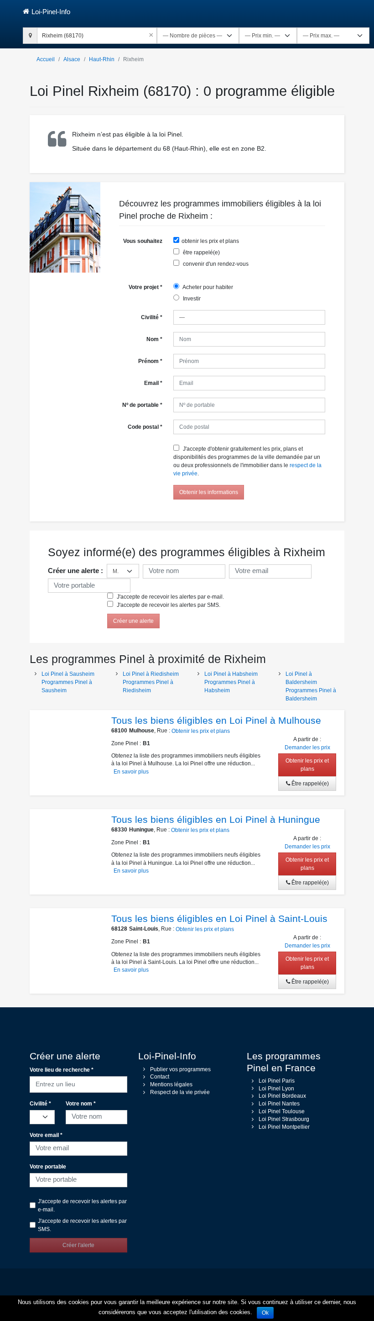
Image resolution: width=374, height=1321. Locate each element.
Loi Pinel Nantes (279, 1103)
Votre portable (48, 1166)
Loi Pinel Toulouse (282, 1111)
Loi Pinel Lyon (276, 1088)
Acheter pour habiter (207, 287)
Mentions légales (171, 1084)
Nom (154, 339)
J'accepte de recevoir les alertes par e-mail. (169, 597)
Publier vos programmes (180, 1069)
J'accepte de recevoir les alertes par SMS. (167, 605)
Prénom (150, 361)
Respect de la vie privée (180, 1092)
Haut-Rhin (101, 59)
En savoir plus (131, 771)
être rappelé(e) (201, 252)
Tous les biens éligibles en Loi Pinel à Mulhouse (216, 720)
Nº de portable (142, 405)
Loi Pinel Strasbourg (284, 1119)
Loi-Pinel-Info (50, 12)
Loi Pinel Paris (277, 1081)
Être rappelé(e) (309, 783)
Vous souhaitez (142, 241)
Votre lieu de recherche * (62, 1070)
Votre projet (145, 287)
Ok (265, 1313)
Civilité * (40, 1103)
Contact (159, 1077)
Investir (191, 298)
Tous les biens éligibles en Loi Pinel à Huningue (215, 819)
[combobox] (96, 34)
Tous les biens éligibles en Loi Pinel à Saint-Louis (219, 918)
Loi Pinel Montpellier (284, 1127)
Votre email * (46, 1135)
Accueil (45, 59)
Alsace (71, 59)
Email (153, 383)
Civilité (151, 317)
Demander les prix (307, 747)
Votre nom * (81, 1103)
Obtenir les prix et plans (200, 731)
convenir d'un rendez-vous (215, 264)
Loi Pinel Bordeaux (282, 1096)
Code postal (145, 427)
